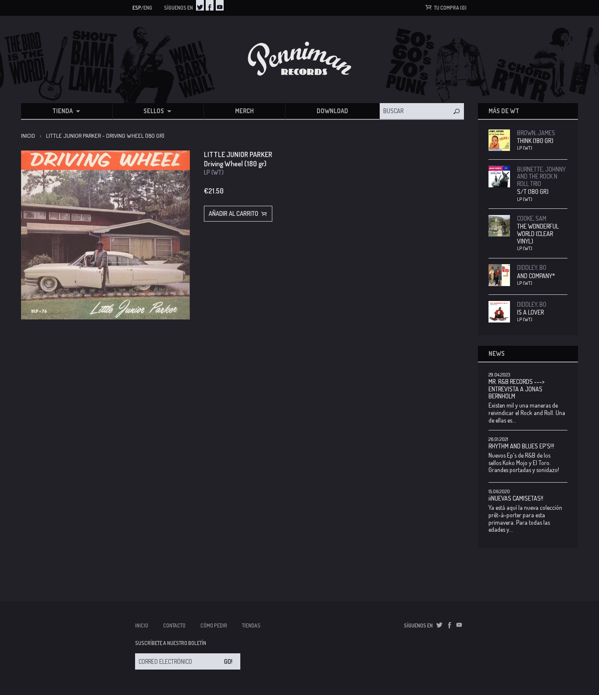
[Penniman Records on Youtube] (220, 5)
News (496, 353)
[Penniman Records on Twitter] (200, 5)
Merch (244, 111)
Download (332, 111)
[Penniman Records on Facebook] (210, 5)
